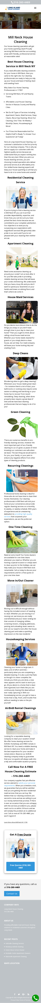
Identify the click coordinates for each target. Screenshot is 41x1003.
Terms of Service (25, 1000)
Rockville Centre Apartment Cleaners (18, 953)
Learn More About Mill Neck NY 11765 (15, 822)
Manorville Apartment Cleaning (16, 956)
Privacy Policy (15, 1000)
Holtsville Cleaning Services (15, 943)
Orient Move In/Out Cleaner (15, 950)
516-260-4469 (13, 887)
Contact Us (11, 893)
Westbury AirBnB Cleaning (14, 947)
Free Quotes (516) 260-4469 (20, 866)
